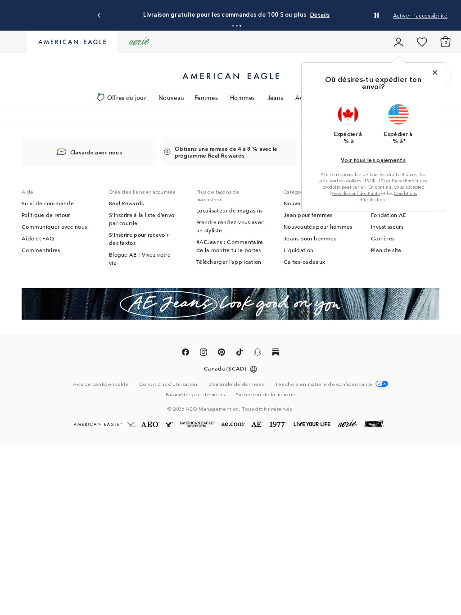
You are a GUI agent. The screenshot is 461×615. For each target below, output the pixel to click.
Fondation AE (389, 215)
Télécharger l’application (229, 262)
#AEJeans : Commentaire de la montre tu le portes (229, 246)
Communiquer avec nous (54, 226)
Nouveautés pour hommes (318, 226)
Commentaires (41, 250)
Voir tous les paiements (373, 159)
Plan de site (386, 250)
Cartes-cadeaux (304, 262)
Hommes (242, 97)
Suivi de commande (48, 203)
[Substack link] (275, 353)
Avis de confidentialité (356, 193)
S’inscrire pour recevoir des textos (138, 239)
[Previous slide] (99, 15)
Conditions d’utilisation (168, 383)
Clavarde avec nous (96, 152)
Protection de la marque (265, 394)
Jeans (275, 97)
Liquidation (298, 250)
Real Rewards (126, 203)
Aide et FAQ (38, 238)
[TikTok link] (239, 353)
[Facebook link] (185, 353)
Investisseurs (387, 226)
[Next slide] (375, 15)
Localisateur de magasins (229, 210)
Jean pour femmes (308, 215)
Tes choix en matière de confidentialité (324, 383)
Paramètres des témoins (195, 394)
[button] (233, 26)
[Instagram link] (203, 353)
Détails (320, 14)
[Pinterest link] (221, 353)
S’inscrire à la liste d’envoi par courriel (142, 219)
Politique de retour (46, 215)
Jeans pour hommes (310, 238)
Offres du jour (126, 97)
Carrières (383, 238)
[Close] (435, 72)
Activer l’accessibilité (420, 15)
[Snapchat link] (257, 353)
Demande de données (236, 383)
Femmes (206, 97)
